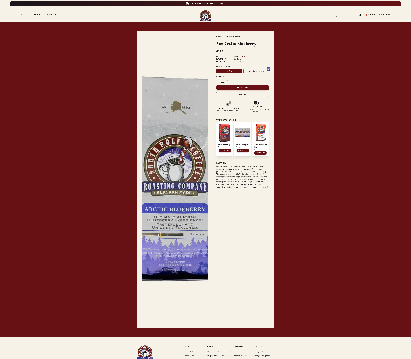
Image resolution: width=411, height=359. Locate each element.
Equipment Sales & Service (216, 356)
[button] (24, 15)
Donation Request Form (239, 356)
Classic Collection (190, 356)
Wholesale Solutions (214, 352)
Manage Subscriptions (262, 356)
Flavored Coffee (189, 352)
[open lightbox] (175, 179)
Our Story (234, 352)
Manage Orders (259, 352)
